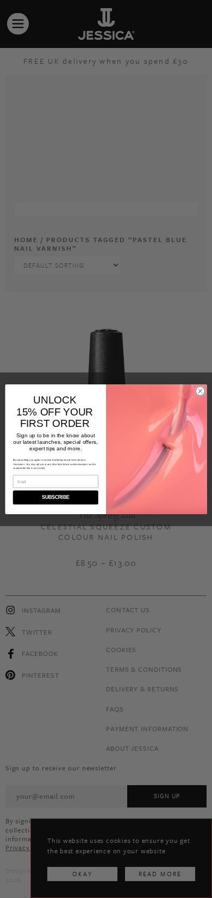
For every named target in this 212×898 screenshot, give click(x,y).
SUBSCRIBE (55, 497)
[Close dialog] (200, 390)
